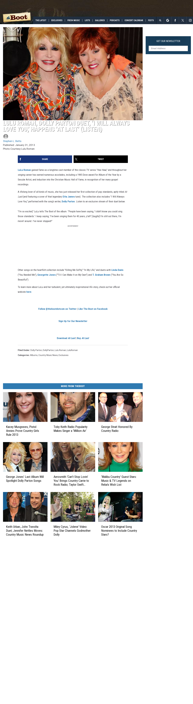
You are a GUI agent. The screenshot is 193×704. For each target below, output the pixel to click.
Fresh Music (73, 20)
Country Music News (48, 355)
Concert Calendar (134, 20)
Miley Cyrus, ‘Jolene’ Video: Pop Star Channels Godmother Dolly (72, 530)
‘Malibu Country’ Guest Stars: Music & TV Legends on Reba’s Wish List (118, 480)
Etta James (69, 196)
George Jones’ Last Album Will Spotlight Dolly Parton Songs (25, 479)
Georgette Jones (46, 274)
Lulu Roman (60, 350)
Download (66, 338)
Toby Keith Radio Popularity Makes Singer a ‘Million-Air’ (70, 429)
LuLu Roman (24, 169)
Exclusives (56, 20)
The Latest (40, 20)
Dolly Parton (68, 201)
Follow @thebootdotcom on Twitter (57, 308)
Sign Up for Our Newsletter (73, 321)
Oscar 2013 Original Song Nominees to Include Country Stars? (119, 530)
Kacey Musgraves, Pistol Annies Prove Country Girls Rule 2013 (22, 430)
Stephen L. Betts (12, 141)
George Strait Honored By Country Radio (117, 429)
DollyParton (48, 350)
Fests (151, 20)
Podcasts (115, 20)
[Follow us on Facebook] (175, 20)
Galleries (100, 20)
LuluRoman (72, 350)
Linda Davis (117, 269)
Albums (34, 355)
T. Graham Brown (101, 274)
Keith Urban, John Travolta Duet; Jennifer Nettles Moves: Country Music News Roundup (25, 530)
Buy (83, 338)
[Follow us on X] (182, 20)
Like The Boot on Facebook (93, 308)
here (28, 291)
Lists (87, 20)
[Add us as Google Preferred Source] (167, 20)
